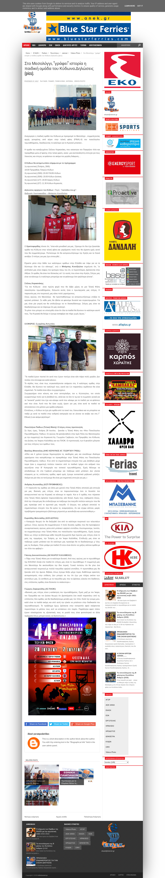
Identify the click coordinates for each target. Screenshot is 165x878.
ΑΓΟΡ (108, 700)
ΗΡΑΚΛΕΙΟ (110, 726)
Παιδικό (51, 81)
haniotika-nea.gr (68, 190)
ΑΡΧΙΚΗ (112, 875)
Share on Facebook (38, 724)
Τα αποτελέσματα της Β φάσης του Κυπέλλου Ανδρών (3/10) (45, 846)
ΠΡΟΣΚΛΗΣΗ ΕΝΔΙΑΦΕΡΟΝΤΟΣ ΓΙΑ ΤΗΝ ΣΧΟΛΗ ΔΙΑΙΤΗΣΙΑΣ (47, 860)
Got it (140, 6)
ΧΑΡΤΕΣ (121, 875)
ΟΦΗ (108, 747)
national (69, 81)
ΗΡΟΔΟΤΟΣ (110, 731)
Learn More (130, 6)
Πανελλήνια (60, 81)
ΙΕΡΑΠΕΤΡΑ (110, 736)
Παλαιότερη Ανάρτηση (92, 817)
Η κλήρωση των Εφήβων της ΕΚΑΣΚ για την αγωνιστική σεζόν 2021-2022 (47, 831)
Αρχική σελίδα (61, 817)
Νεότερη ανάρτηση (32, 817)
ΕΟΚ (107, 715)
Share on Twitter (61, 724)
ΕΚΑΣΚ (108, 710)
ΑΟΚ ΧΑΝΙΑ (110, 705)
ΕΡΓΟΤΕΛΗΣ (111, 721)
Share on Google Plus (84, 724)
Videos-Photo (79, 81)
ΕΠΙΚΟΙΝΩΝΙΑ (131, 875)
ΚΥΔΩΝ (44, 81)
